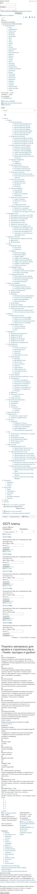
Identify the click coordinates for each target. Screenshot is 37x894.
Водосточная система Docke (22, 317)
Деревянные (14, 240)
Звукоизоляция (11, 444)
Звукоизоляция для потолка (19, 451)
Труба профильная (20, 369)
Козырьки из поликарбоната (22, 387)
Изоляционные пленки (21, 355)
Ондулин (17, 161)
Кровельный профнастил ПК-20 (23, 140)
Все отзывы (14, 794)
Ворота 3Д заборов (20, 301)
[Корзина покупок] (32, 17)
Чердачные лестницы (13, 236)
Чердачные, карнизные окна (19, 224)
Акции (9, 489)
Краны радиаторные (20, 428)
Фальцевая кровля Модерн (22, 170)
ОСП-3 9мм (7, 554)
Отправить (18, 13)
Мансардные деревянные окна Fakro (22, 217)
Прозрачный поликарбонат (22, 383)
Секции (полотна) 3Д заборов (23, 297)
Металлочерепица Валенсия (22, 124)
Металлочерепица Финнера (22, 133)
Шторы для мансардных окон (23, 231)
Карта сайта (23, 831)
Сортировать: (7, 529)
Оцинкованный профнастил (19, 333)
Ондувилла (17, 163)
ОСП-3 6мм (7, 537)
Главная (5, 516)
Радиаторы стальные (20, 423)
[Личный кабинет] (27, 17)
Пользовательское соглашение (10, 866)
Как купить (10, 493)
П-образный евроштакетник (22, 287)
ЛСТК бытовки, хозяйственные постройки (23, 434)
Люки (15, 330)
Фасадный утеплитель (17, 274)
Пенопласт (17, 185)
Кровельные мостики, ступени (23, 210)
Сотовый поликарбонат (21, 380)
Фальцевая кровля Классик (22, 168)
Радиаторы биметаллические (23, 425)
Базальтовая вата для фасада (23, 276)
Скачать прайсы (6, 720)
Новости (9, 484)
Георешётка (14, 403)
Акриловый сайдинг (20, 253)
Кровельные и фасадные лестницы (24, 211)
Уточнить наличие (6, 724)
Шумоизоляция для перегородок (20, 466)
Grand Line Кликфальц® (21, 167)
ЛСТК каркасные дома (17, 437)
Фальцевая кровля (16, 165)
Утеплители (14, 346)
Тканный (16, 410)
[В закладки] (12, 601)
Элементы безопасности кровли (20, 206)
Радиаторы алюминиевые (22, 426)
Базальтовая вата (19, 181)
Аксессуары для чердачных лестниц (21, 238)
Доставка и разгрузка (13, 496)
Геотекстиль (14, 407)
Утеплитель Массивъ (20, 348)
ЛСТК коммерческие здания (19, 439)
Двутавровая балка (20, 360)
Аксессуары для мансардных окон (21, 226)
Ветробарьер (18, 190)
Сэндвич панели (12, 414)
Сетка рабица (15, 303)
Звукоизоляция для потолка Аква (24, 453)
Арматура (17, 358)
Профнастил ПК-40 (16, 337)
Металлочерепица (16, 122)
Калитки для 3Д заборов (21, 299)
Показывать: (24, 529)
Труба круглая (18, 367)
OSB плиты (14, 392)
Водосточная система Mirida (22, 319)
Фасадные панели (16, 267)
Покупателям (7, 487)
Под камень (17, 247)
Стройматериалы (12, 344)
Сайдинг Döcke (18, 256)
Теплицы (17, 391)
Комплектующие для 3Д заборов (24, 296)
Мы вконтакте (24, 829)
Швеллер (17, 373)
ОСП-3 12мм (7, 571)
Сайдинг (13, 251)
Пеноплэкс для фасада (21, 279)
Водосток (10, 314)
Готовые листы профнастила (19, 342)
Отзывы (6, 500)
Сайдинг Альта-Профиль (21, 258)
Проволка (17, 365)
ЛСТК (8, 432)
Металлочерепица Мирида (22, 127)
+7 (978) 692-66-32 (25, 820)
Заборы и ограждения (13, 283)
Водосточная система (17, 315)
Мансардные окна (12, 213)
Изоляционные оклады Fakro (19, 219)
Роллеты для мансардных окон (23, 229)
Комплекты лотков (19, 328)
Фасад (9, 244)
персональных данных (25, 11)
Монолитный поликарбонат (22, 382)
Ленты (16, 202)
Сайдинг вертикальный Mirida (23, 260)
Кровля (9, 120)
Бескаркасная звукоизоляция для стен (25, 462)
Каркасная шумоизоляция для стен (24, 464)
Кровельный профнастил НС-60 (23, 143)
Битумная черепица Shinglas (22, 150)
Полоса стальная (19, 364)
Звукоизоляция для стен (18, 460)
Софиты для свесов (20, 204)
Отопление (10, 419)
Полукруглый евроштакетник (22, 288)
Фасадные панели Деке (21, 272)
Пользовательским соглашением (27, 882)
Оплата (9, 494)
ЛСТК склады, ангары (17, 441)
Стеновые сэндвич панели (18, 417)
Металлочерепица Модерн (22, 129)
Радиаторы (14, 421)
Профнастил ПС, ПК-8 (17, 340)
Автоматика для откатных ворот (23, 310)
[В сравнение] (11, 601)
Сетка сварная (15, 374)
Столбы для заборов (17, 305)
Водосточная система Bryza (22, 322)
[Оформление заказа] (34, 17)
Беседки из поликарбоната (22, 389)
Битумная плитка (16, 245)
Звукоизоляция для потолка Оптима (25, 457)
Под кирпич (17, 249)
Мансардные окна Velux (18, 220)
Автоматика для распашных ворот (24, 312)
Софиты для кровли (20, 265)
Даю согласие (5, 893)
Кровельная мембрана (21, 193)
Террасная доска (16, 398)
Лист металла (18, 362)
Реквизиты (10, 482)
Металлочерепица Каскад (22, 125)
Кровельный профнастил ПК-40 (23, 142)
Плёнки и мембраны (17, 188)
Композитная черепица (18, 172)
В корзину (6, 549)
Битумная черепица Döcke (22, 147)
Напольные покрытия (17, 394)
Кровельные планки (20, 201)
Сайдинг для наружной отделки (23, 262)
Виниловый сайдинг (20, 254)
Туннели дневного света (18, 222)
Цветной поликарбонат (21, 385)
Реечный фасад (19, 269)
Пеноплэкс (17, 186)
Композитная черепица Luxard (23, 174)
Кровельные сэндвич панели (19, 416)
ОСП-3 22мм (7, 623)
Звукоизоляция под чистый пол (23, 448)
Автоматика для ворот (17, 308)
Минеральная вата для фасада (23, 278)
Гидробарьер (18, 192)
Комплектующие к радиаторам (23, 430)
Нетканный (17, 408)
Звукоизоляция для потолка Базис (24, 455)
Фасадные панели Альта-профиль (24, 271)
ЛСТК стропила (15, 443)
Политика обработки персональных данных (14, 871)
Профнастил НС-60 (16, 335)
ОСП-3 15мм (7, 588)
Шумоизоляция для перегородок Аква (25, 468)
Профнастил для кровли (18, 136)
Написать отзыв (6, 794)
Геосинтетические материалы (16, 400)
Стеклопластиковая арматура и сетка (22, 376)
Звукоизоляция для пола (18, 446)
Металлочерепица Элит (21, 134)
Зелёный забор (15, 292)
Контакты (6, 502)
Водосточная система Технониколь (24, 321)
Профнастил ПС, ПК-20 (18, 339)
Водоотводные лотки (17, 324)
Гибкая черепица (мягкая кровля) (21, 145)
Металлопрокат (15, 357)
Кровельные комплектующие (19, 197)
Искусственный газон (13, 412)
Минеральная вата (20, 183)
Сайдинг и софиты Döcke (21, 263)
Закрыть (33, 1)
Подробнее (6, 547)
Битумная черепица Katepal (22, 149)
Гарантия (10, 498)
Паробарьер (18, 195)
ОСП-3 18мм (7, 605)
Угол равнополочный (20, 371)
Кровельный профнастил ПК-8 (23, 138)
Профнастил (11, 331)
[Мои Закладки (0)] (29, 17)
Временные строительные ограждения (22, 306)
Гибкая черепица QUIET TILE (23, 152)
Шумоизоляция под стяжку (22, 450)
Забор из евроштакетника (18, 285)
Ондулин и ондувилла (17, 159)
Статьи (9, 486)
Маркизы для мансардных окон (23, 228)
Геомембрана (15, 401)
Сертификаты (11, 491)
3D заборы (14, 294)
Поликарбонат (15, 378)
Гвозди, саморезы (19, 199)
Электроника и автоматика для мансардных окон (23, 234)
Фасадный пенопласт (20, 281)
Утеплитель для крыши (17, 179)
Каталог (6, 118)
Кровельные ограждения (21, 208)
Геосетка (13, 405)
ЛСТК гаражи (14, 435)
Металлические (15, 242)
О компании (7, 480)
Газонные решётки (19, 326)
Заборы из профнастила (18, 290)
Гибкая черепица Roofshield (22, 154)
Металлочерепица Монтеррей (23, 131)
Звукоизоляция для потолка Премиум (25, 459)
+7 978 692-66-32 (6, 98)
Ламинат (16, 396)
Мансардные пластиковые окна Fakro (22, 215)
